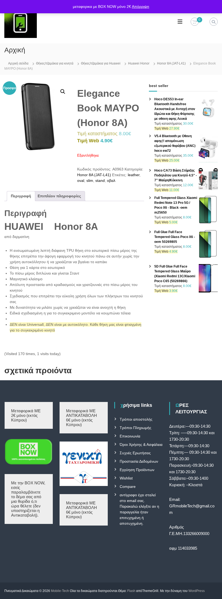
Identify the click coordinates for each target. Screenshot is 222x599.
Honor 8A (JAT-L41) (171, 63)
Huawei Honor (138, 63)
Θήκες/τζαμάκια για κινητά (54, 63)
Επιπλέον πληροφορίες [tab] (59, 196)
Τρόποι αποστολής (136, 419)
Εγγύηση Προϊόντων (137, 470)
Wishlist (126, 478)
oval (80, 180)
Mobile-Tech (60, 591)
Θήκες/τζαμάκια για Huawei (100, 63)
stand (100, 180)
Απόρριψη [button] (140, 6)
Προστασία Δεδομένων (139, 461)
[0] (194, 22)
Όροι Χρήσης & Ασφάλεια (141, 444)
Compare (128, 486)
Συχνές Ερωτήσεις (135, 453)
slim (89, 180)
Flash (131, 591)
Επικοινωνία (130, 436)
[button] (63, 91)
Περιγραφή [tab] (21, 196)
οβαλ (111, 180)
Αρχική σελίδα (18, 63)
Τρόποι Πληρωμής (135, 428)
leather (133, 175)
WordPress (196, 591)
